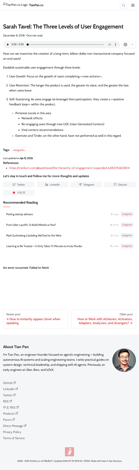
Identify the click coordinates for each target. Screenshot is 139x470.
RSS (6, 401)
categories (19, 150)
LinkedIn (8, 389)
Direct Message (13, 426)
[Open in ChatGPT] (125, 44)
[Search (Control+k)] (123, 5)
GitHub (7, 383)
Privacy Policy (12, 432)
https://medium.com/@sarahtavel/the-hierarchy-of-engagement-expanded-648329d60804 (69, 168)
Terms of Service (14, 438)
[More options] (132, 44)
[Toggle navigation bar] (133, 5)
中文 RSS (9, 407)
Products (8, 413)
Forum (7, 419)
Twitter (7, 395)
